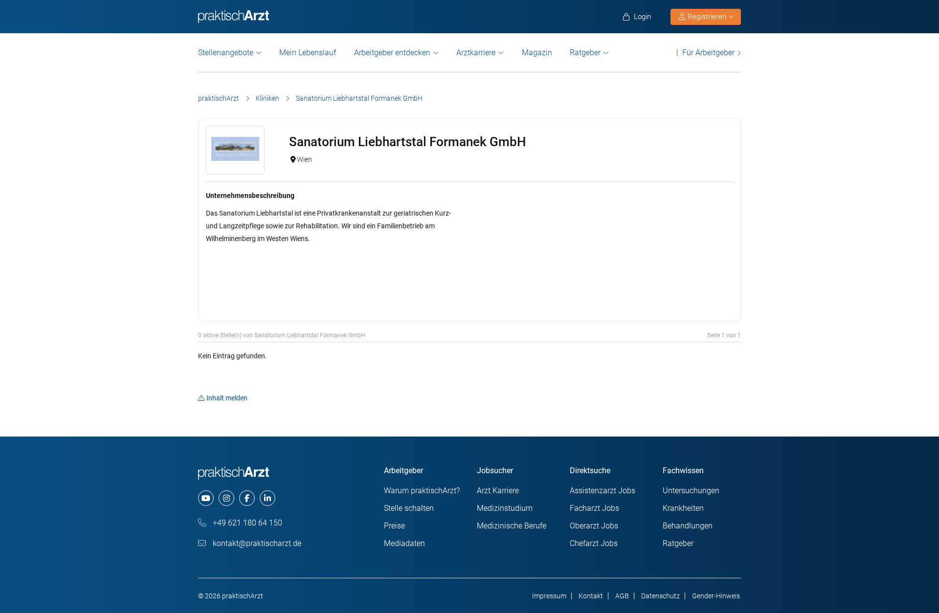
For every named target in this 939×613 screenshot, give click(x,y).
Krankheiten (683, 508)
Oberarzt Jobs (594, 525)
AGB (622, 596)
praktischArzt (218, 98)
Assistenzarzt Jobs (602, 490)
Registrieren (707, 16)
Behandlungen (688, 525)
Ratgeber (585, 52)
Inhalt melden (226, 398)
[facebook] (247, 498)
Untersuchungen (691, 490)
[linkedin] (267, 498)
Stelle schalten (409, 508)
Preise (394, 525)
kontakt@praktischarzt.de (256, 543)
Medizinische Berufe (511, 525)
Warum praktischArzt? (422, 490)
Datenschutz (660, 596)
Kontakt (591, 596)
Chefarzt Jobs (594, 543)
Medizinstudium (505, 508)
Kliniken (267, 98)
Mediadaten (404, 543)
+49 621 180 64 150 (246, 522)
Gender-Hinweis (716, 596)
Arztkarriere (475, 52)
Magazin (537, 52)
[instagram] (226, 498)
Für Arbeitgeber (708, 52)
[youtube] (206, 498)
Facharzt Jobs (594, 508)
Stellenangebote (225, 52)
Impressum (549, 596)
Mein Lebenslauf (307, 52)
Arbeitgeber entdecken (392, 52)
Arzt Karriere (498, 490)
